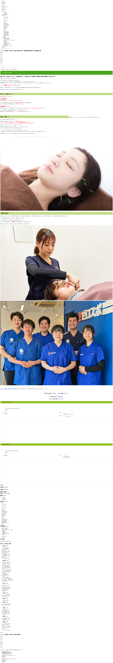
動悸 (4, 22)
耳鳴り (3, 516)
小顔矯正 (5, 13)
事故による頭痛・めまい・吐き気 (9, 40)
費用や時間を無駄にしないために (7, 45)
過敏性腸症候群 (6, 34)
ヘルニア (5, 19)
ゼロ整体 (5, 12)
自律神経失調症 (6, 31)
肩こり (25, 81)
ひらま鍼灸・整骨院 (5, 577)
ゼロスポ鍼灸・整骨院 (5, 547)
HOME (2, 485)
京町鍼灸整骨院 (4, 574)
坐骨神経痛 (5, 23)
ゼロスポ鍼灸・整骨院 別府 (6, 623)
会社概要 (3, 47)
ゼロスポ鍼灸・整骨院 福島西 (9, 89)
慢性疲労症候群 (6, 24)
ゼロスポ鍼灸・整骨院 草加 (6, 587)
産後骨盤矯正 (6, 14)
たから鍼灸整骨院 (5, 548)
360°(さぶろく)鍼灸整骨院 (6, 594)
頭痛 (4, 36)
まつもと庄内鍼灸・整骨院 (6, 604)
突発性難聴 (4, 515)
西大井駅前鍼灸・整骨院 (6, 551)
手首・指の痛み (6, 25)
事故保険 (3, 530)
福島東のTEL (4, 9)
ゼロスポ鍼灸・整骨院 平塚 (6, 578)
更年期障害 (5, 26)
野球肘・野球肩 (6, 35)
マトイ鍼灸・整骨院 (5, 573)
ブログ (3, 46)
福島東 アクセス (4, 7)
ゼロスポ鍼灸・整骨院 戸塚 (6, 562)
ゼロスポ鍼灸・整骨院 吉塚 (6, 626)
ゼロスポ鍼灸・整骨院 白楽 (6, 565)
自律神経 (30, 87)
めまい (5, 21)
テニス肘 (5, 18)
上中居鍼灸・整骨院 (5, 600)
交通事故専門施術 (7, 38)
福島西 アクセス (4, 6)
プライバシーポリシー (5, 48)
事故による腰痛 (6, 39)
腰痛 (28, 81)
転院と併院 (5, 44)
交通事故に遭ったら (5, 532)
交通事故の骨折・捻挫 (5, 533)
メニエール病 (6, 20)
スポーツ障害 (6, 17)
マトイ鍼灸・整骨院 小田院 (6, 570)
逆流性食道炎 (6, 33)
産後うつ (5, 27)
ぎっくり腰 (4, 504)
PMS (3, 503)
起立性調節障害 (6, 32)
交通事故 (3, 531)
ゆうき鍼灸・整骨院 (5, 566)
